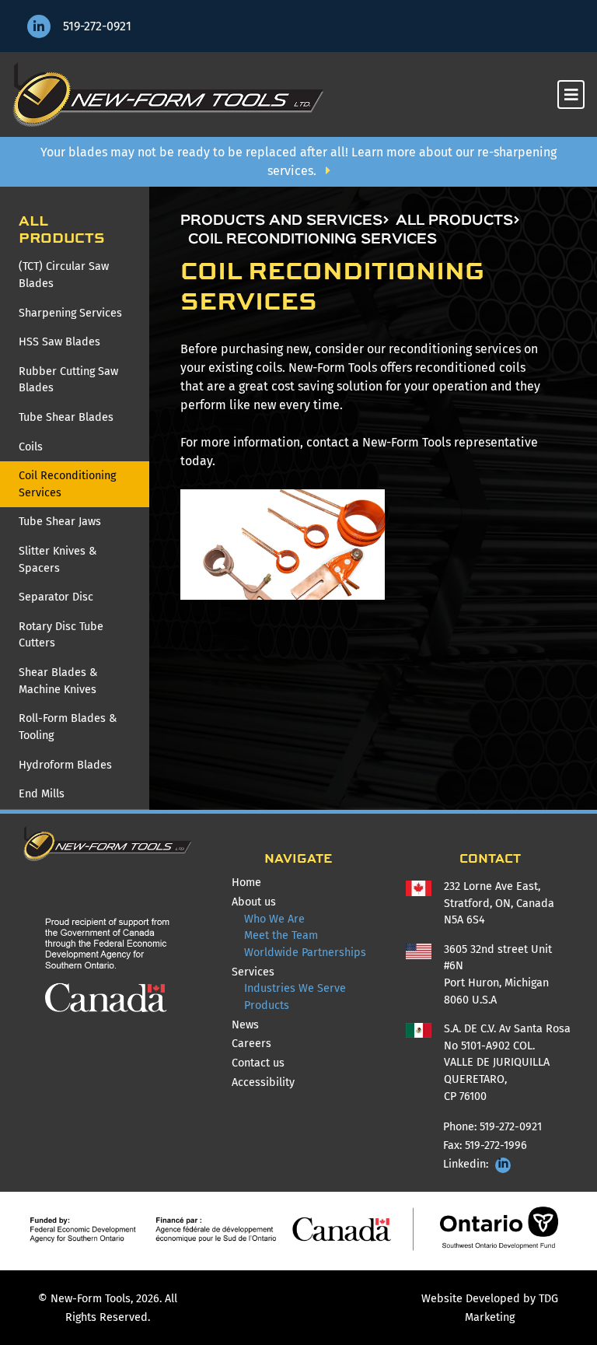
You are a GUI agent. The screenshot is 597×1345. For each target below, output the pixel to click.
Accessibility (263, 1082)
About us (254, 902)
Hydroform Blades (65, 765)
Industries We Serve (295, 988)
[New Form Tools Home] (167, 94)
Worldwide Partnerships (305, 952)
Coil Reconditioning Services (67, 484)
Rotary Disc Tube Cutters (61, 635)
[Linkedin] (39, 26)
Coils (31, 447)
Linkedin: (467, 1164)
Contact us (258, 1063)
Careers (251, 1043)
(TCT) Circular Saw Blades (64, 275)
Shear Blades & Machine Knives (58, 681)
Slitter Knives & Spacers (57, 560)
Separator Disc (56, 597)
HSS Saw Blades (59, 342)
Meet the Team (281, 935)
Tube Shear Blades (66, 417)
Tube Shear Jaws (60, 521)
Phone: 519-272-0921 (492, 1126)
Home (268, 882)
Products (266, 1005)
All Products (454, 221)
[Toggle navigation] (571, 94)
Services (253, 972)
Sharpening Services (70, 313)
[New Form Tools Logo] (107, 843)
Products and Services (281, 221)
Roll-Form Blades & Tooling (68, 727)
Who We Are (274, 919)
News (245, 1025)
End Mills (42, 793)
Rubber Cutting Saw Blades (68, 380)
